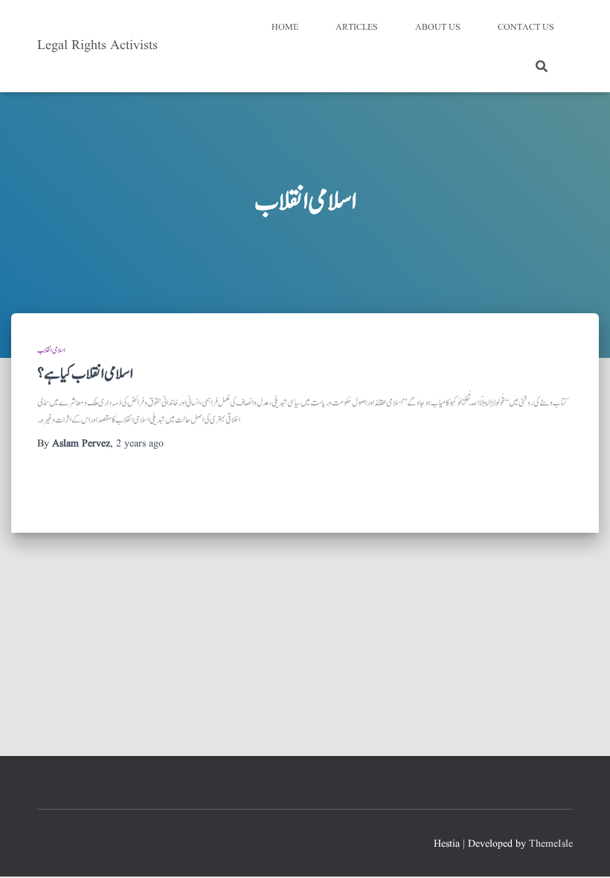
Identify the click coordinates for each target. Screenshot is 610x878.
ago (140, 443)
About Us (437, 27)
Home (285, 27)
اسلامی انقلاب (51, 350)
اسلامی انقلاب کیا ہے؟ (85, 374)
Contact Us (526, 27)
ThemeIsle (551, 843)
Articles (357, 27)
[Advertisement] (305, 644)
